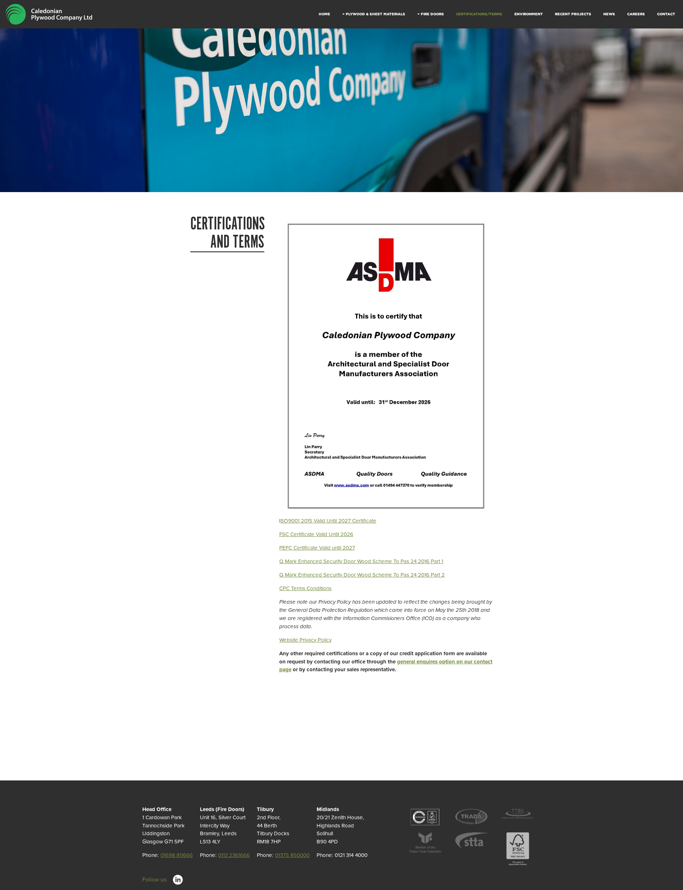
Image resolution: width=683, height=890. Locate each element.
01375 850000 (292, 855)
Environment (528, 14)
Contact (666, 14)
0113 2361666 (234, 855)
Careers (636, 14)
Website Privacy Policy (305, 640)
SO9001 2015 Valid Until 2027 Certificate (328, 521)
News (609, 14)
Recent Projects (573, 14)
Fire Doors (432, 14)
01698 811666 (176, 855)
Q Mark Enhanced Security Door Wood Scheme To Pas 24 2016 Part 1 (361, 561)
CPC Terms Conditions (305, 588)
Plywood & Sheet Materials (375, 14)
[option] (341, 110)
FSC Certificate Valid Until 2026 (316, 534)
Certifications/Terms (479, 14)
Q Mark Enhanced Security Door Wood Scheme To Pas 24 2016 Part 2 (362, 575)
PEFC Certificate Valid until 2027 (317, 548)
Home (324, 14)
